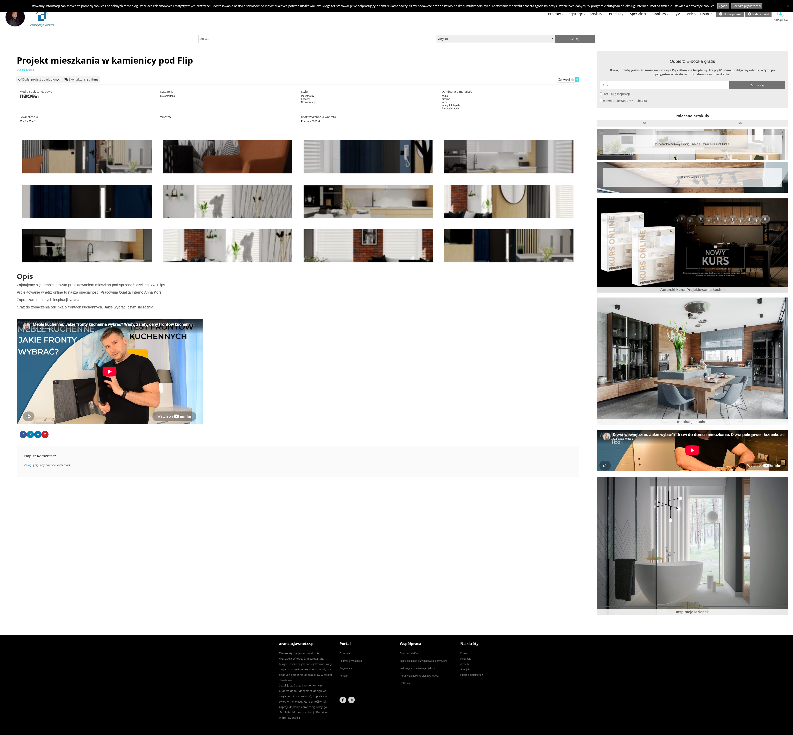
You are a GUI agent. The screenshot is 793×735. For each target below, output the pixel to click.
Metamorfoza (167, 96)
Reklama (405, 683)
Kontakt (344, 675)
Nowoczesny (308, 102)
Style (676, 14)
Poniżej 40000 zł (310, 121)
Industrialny (307, 96)
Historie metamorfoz (471, 674)
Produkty (616, 14)
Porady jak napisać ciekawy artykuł (419, 675)
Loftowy (305, 99)
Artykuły (596, 14)
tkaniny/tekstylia (450, 108)
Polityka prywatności (351, 660)
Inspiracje (575, 14)
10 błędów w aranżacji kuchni (692, 177)
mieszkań (74, 300)
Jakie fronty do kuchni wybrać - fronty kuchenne (692, 144)
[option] (692, 144)
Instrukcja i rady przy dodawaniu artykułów (423, 660)
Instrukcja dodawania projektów (417, 668)
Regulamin (346, 668)
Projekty (554, 14)
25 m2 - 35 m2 (28, 121)
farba (445, 102)
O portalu (345, 653)
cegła (445, 96)
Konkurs (659, 14)
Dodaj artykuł (760, 14)
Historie (706, 14)
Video (691, 14)
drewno (446, 99)
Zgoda (723, 6)
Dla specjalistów (409, 653)
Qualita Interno (25, 70)
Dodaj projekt (732, 14)
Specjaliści (638, 14)
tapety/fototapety (451, 105)
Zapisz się (757, 85)
